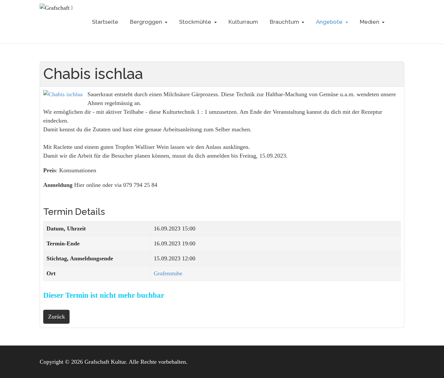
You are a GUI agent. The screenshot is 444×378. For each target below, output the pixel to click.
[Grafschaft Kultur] (56, 22)
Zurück (56, 316)
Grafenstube (168, 273)
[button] (149, 22)
